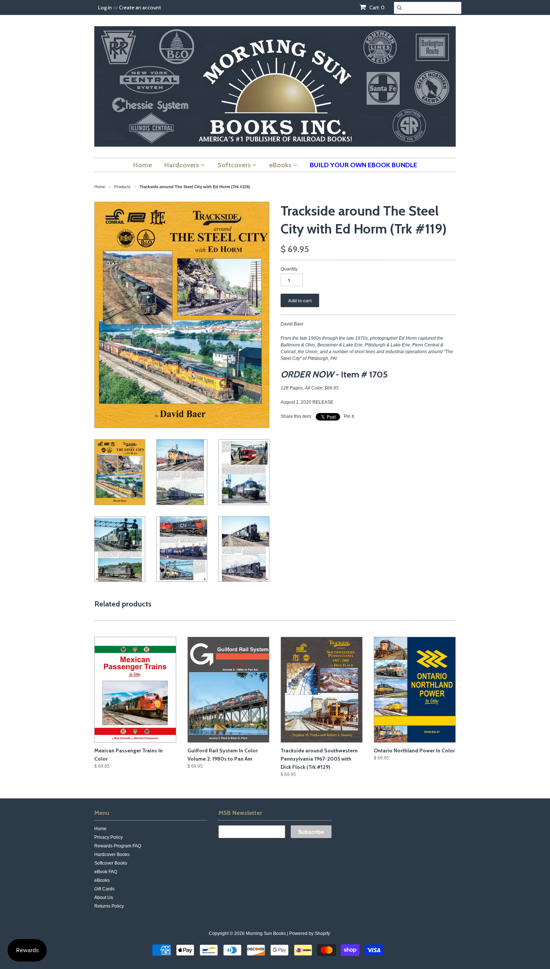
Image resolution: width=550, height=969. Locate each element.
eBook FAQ (105, 871)
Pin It (349, 416)
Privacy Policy (108, 837)
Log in (105, 7)
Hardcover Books (111, 854)
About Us (103, 897)
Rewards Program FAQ (117, 846)
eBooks (102, 880)
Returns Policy (109, 906)
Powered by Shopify (309, 933)
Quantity (289, 269)
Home (100, 828)
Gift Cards (104, 889)
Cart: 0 (376, 7)
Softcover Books (110, 863)
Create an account (140, 7)
